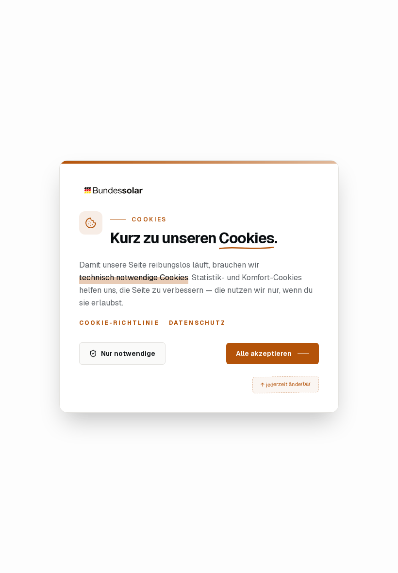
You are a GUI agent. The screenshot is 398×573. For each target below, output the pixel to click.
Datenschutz (197, 323)
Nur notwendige (128, 353)
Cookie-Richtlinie (119, 323)
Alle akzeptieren (264, 353)
